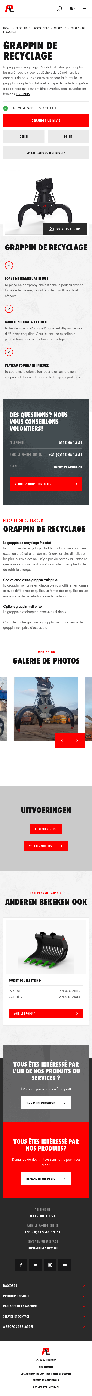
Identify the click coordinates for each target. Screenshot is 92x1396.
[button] (62, 740)
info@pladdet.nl (68, 466)
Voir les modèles (40, 846)
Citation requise (46, 829)
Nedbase (54, 1387)
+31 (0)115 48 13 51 (65, 454)
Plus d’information (40, 1102)
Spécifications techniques (46, 153)
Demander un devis (46, 120)
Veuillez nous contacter (33, 484)
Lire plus (23, 94)
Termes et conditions (46, 1380)
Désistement (46, 1367)
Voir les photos (68, 229)
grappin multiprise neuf (59, 622)
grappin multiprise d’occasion (24, 627)
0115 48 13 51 (70, 442)
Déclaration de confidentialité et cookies (46, 1374)
